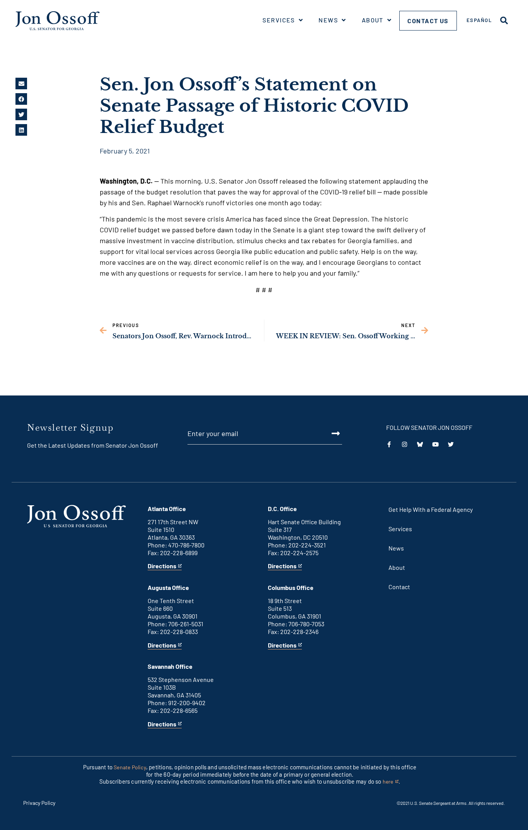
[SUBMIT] (327, 433)
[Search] (504, 20)
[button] (21, 83)
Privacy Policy (39, 802)
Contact (399, 586)
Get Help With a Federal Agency (430, 509)
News (328, 20)
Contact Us (428, 20)
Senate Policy (130, 767)
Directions (162, 566)
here (391, 782)
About (372, 20)
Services (278, 20)
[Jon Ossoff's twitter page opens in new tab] (451, 444)
